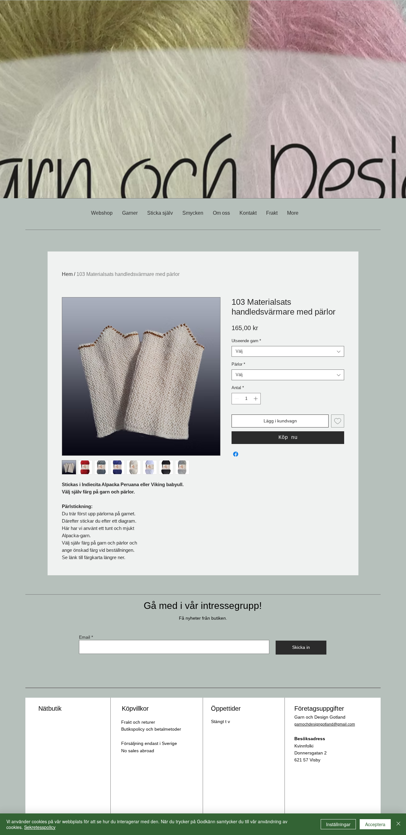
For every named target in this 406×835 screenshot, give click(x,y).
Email (84, 637)
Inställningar (338, 824)
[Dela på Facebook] (235, 454)
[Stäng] (398, 824)
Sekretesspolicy (40, 827)
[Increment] (256, 398)
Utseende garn (246, 340)
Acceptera (375, 824)
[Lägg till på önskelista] (337, 420)
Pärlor (238, 364)
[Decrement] (236, 398)
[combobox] (288, 351)
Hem (67, 274)
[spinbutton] (246, 398)
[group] (203, 240)
